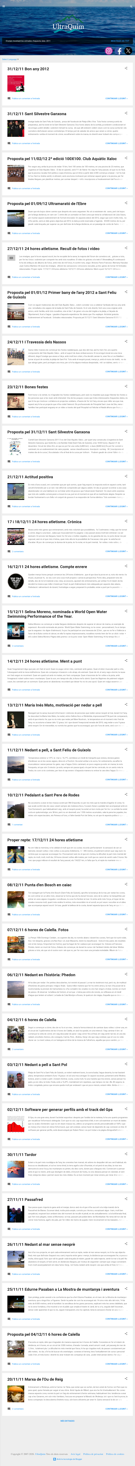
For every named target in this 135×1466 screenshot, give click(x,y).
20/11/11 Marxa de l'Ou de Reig (35, 1379)
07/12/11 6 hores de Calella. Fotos (37, 929)
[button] (126, 69)
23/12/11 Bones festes (27, 387)
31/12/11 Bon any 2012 (28, 69)
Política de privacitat (93, 1453)
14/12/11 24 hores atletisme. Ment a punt (44, 661)
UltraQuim (40, 1453)
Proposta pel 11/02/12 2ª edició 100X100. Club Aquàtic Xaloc (62, 158)
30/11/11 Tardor (22, 1154)
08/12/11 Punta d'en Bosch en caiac (39, 885)
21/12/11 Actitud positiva (30, 477)
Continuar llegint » (116, 98)
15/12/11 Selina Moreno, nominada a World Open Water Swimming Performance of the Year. (57, 614)
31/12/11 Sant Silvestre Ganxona (36, 113)
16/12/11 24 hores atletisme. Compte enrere (47, 566)
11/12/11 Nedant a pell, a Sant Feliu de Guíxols (49, 750)
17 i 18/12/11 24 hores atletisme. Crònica (44, 521)
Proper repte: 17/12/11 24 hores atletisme (45, 840)
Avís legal (75, 1453)
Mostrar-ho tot (120, 41)
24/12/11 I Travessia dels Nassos (36, 342)
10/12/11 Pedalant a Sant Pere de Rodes (43, 795)
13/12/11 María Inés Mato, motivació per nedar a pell (54, 705)
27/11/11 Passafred (25, 1199)
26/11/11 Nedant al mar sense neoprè (41, 1244)
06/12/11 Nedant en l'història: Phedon (41, 975)
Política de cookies (115, 1453)
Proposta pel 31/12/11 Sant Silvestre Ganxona (48, 432)
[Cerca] (131, 7)
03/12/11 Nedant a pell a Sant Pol (37, 1064)
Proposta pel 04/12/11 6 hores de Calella (43, 1334)
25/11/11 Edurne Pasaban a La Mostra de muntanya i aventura (63, 1289)
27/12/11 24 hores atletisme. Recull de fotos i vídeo (53, 248)
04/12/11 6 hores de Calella (31, 1019)
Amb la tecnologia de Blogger (69, 1459)
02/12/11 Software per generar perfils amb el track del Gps (60, 1109)
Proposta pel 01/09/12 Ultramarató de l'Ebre (46, 203)
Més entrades (67, 1421)
